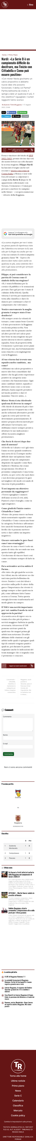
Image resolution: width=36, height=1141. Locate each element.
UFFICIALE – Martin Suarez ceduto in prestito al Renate (21, 894)
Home (4, 55)
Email (26, 116)
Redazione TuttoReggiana (12, 105)
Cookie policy (18, 1115)
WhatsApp (23, 112)
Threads (17, 116)
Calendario (18, 1100)
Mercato (18, 1110)
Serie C (18, 1095)
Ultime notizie (18, 1080)
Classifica (5, 833)
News (18, 1090)
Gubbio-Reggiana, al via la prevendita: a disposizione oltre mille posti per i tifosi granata (21, 910)
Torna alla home (18, 1076)
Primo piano (18, 1085)
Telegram (7, 116)
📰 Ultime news (7, 867)
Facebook (12, 112)
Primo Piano (13, 55)
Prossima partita (7, 784)
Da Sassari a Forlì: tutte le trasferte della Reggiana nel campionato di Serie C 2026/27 (21, 874)
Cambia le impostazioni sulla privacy (18, 1122)
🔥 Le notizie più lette (9, 972)
